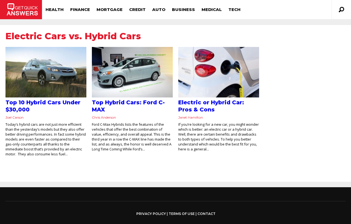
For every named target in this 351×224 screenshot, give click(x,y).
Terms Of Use (182, 214)
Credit (137, 9)
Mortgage (110, 9)
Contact (206, 214)
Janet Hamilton (190, 117)
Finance (80, 9)
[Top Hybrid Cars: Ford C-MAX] (132, 72)
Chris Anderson (104, 117)
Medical (212, 9)
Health (55, 9)
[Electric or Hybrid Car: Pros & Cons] (218, 72)
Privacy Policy (151, 213)
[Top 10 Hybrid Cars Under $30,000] (45, 72)
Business (183, 9)
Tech (234, 9)
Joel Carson (14, 117)
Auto (158, 9)
